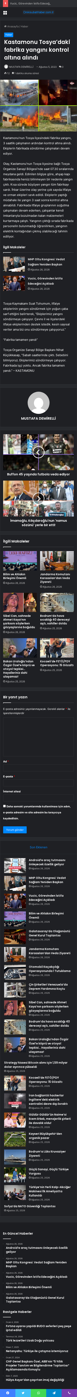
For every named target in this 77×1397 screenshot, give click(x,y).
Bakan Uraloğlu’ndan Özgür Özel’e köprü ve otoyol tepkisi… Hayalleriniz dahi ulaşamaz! (19, 669)
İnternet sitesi (12, 791)
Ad (6, 761)
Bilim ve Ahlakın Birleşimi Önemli (14, 576)
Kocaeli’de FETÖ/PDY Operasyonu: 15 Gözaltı (57, 663)
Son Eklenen (38, 847)
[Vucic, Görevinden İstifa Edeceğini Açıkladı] (14, 283)
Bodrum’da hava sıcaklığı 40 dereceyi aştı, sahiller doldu (55, 619)
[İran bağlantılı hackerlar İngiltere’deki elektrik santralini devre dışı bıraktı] (15, 1100)
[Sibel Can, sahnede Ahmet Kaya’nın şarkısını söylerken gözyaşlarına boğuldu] (20, 602)
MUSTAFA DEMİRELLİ (21, 66)
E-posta (9, 776)
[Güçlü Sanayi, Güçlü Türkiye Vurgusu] (15, 1174)
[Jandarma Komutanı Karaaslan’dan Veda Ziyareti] (57, 560)
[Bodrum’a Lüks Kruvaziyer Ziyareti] (15, 1157)
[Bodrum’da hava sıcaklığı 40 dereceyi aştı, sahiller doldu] (57, 602)
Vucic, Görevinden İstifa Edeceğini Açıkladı (36, 3)
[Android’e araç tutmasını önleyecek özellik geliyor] (15, 865)
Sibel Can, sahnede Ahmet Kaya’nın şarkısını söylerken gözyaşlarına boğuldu (19, 621)
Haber (24, 26)
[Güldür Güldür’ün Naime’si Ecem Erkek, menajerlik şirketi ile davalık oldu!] (15, 1120)
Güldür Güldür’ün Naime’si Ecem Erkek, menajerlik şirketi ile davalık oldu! (50, 1119)
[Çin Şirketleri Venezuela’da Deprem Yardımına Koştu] (15, 990)
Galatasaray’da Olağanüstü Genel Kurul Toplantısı (49, 933)
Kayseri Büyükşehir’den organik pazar (45, 1136)
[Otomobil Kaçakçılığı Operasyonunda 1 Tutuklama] (15, 972)
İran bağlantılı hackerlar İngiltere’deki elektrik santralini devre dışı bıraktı (48, 1099)
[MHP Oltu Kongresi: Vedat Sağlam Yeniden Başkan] (14, 264)
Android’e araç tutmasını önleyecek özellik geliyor (47, 862)
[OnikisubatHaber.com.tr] (38, 12)
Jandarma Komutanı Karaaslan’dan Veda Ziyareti (55, 578)
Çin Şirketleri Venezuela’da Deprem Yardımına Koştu (48, 987)
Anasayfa (13, 26)
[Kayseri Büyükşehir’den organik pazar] (15, 1139)
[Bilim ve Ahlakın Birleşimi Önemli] (20, 560)
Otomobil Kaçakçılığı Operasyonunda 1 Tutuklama (49, 969)
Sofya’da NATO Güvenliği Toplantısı (29, 1206)
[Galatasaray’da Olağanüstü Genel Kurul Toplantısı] (15, 936)
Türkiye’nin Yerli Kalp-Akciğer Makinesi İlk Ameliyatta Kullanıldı (50, 1191)
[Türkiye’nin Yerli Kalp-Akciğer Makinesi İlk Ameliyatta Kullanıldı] (15, 1192)
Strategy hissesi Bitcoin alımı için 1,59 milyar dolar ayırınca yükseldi (36, 1065)
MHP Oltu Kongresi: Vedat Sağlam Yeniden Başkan (47, 880)
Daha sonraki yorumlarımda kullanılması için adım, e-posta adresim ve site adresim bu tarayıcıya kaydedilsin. (37, 812)
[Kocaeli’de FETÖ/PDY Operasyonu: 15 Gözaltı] (57, 647)
